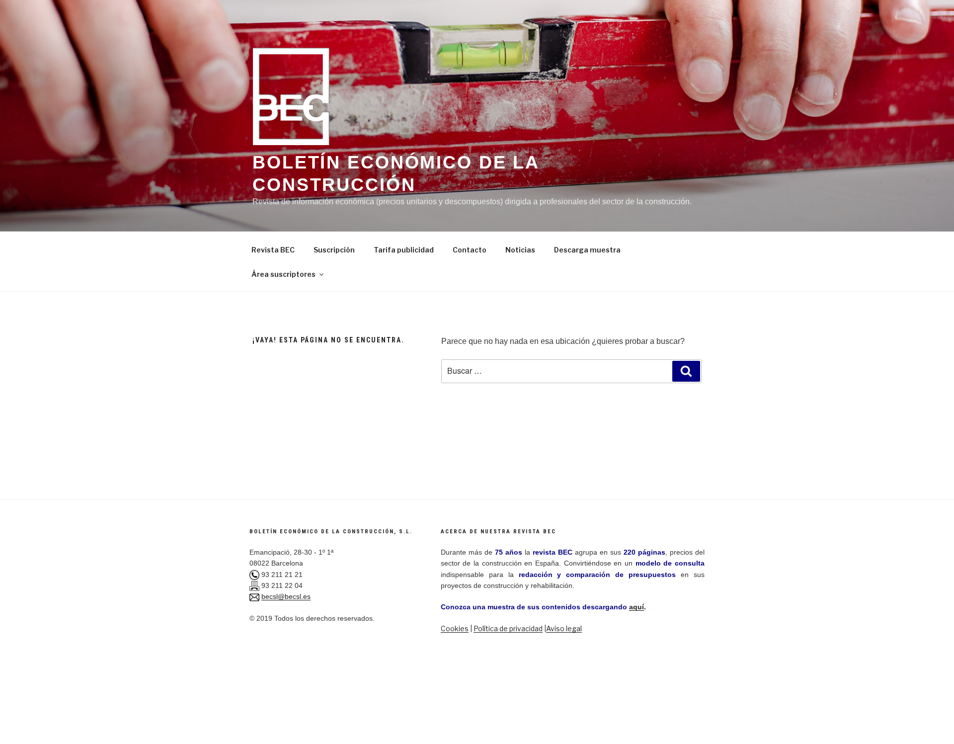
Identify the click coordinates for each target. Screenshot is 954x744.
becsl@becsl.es (286, 596)
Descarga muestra (587, 250)
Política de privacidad (508, 628)
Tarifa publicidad (404, 250)
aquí (636, 607)
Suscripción (334, 250)
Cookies (455, 628)
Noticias (520, 250)
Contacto (469, 250)
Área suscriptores (283, 274)
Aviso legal (564, 628)
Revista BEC (273, 250)
